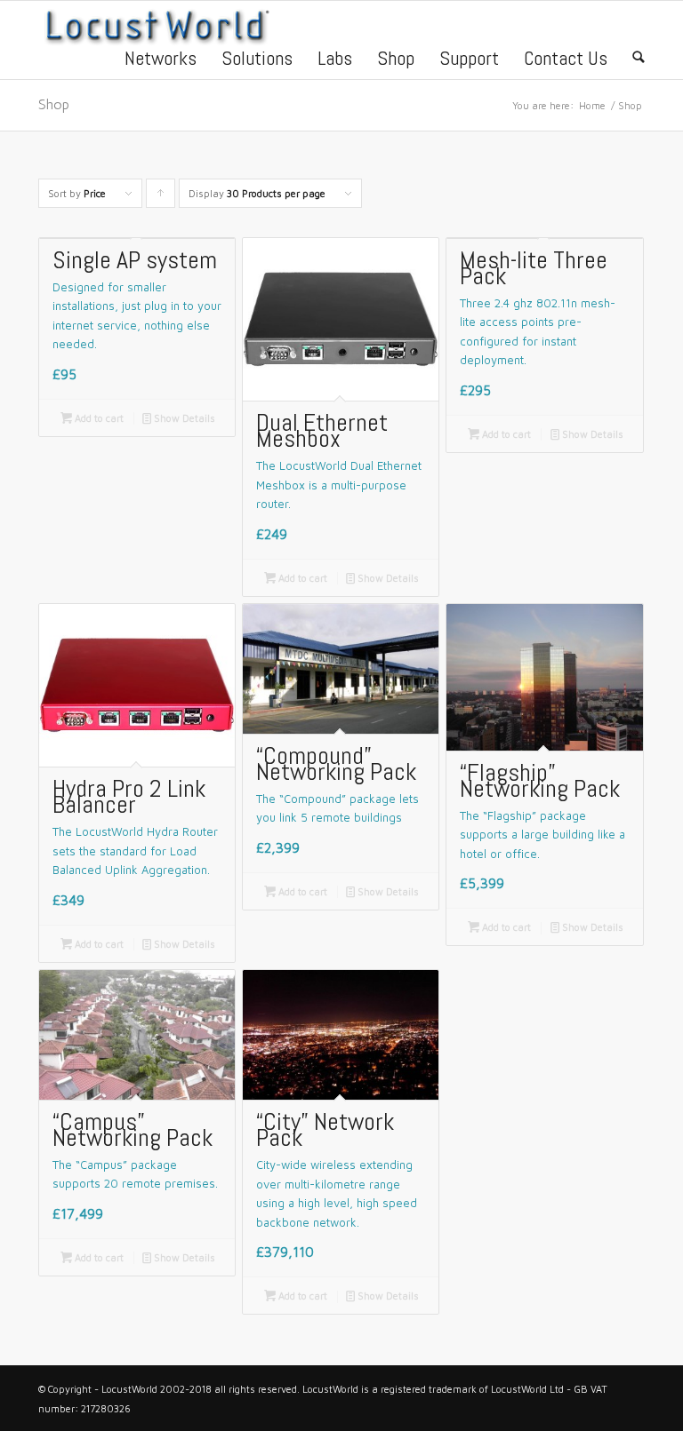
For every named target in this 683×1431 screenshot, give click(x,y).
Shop (395, 57)
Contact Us (565, 57)
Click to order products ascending (161, 197)
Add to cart (92, 418)
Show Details (178, 418)
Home (592, 105)
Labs (334, 57)
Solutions (257, 57)
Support (469, 57)
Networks (161, 57)
